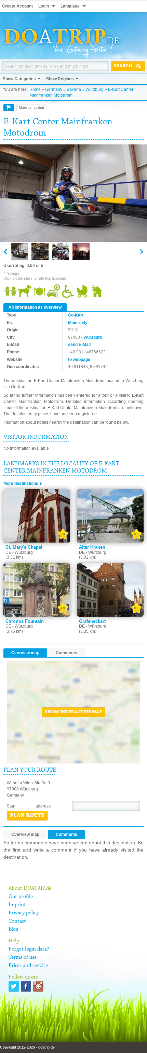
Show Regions (60, 78)
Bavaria (74, 89)
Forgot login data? (29, 949)
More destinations (20, 483)
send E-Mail (79, 344)
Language (70, 6)
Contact (17, 921)
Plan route (27, 815)
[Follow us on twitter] (14, 986)
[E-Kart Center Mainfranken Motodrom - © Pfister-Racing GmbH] (73, 193)
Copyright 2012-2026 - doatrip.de (27, 1047)
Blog (13, 929)
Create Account (17, 6)
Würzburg (94, 89)
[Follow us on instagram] (38, 986)
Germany (53, 89)
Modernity (78, 322)
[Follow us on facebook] (26, 986)
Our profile (21, 896)
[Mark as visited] (8, 107)
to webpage (79, 359)
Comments (66, 652)
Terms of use (23, 957)
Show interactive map (73, 712)
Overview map (25, 652)
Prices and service (28, 965)
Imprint (17, 905)
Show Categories (19, 78)
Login (43, 6)
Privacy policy (24, 913)
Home (35, 89)
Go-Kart (75, 315)
